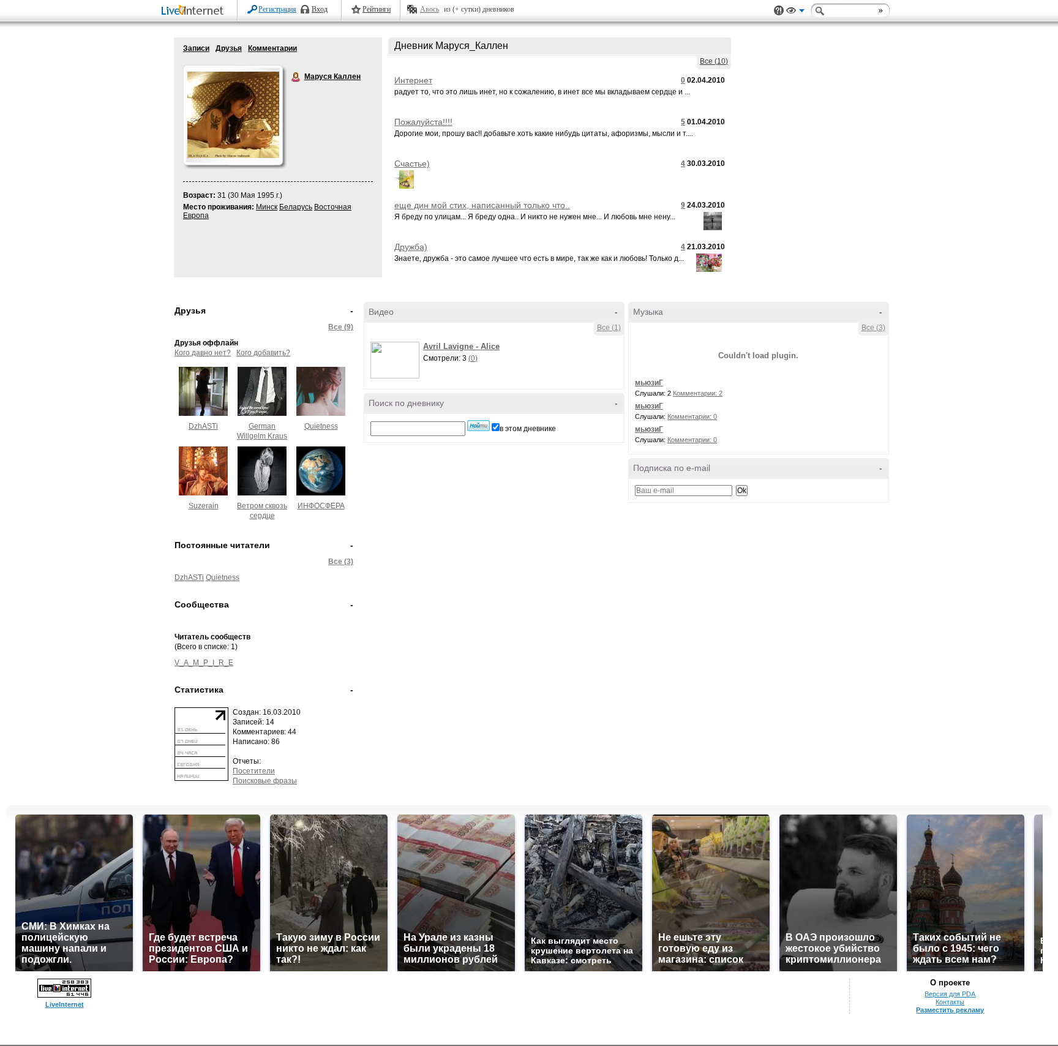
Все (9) (340, 327)
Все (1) (609, 327)
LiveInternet (195, 11)
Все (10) (714, 61)
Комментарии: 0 (692, 416)
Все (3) (340, 561)
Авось (429, 9)
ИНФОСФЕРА (321, 506)
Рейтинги (376, 9)
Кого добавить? (263, 352)
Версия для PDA (950, 994)
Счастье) (412, 163)
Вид (795, 12)
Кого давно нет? (202, 352)
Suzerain (204, 506)
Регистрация (277, 9)
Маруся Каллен (296, 77)
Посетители (254, 771)
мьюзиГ (649, 382)
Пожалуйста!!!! (423, 122)
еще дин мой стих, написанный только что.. (482, 205)
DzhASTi (203, 426)
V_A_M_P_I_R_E (203, 662)
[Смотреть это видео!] (396, 360)
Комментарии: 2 (697, 393)
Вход (320, 9)
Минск (266, 207)
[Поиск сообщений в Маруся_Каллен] (478, 425)
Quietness (321, 426)
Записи (196, 48)
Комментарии (272, 48)
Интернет (413, 80)
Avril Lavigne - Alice (461, 346)
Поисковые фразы (265, 781)
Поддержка (779, 11)
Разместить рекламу (950, 1010)
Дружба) (410, 247)
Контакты (950, 1002)
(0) (473, 358)
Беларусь (295, 207)
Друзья (229, 48)
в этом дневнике (528, 428)
